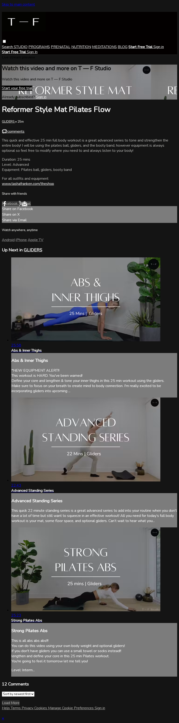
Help (6, 708)
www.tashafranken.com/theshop (28, 183)
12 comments (13, 131)
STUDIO (21, 46)
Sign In (32, 52)
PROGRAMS (39, 46)
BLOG (122, 46)
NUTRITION (81, 46)
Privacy (28, 708)
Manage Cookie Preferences (71, 708)
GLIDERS (8, 122)
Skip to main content (18, 4)
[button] (4, 41)
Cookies (41, 708)
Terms (16, 708)
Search (8, 46)
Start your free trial (17, 88)
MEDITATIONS (104, 46)
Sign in (158, 46)
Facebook (10, 203)
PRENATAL (60, 46)
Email (26, 203)
